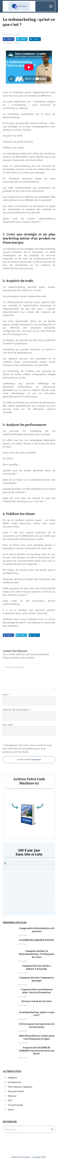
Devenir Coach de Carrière (37, 1001)
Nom (6, 694)
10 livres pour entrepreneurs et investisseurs (36, 1025)
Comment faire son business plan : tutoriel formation (37, 991)
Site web (8, 724)
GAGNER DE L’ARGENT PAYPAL (36, 940)
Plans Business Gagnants (20, 1086)
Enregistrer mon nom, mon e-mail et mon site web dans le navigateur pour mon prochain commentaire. (27, 748)
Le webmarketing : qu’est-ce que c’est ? (29, 21)
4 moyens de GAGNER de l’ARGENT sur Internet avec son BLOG (36, 1050)
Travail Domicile (15, 1105)
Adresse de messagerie (17, 709)
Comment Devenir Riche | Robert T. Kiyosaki (36, 967)
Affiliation (12, 1077)
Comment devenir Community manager (36, 979)
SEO (10, 1100)
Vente (11, 1109)
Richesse (12, 1095)
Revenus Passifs (16, 1091)
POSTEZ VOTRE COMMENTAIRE (29, 760)
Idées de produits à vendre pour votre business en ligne (37, 1037)
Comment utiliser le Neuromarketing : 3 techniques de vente (36, 954)
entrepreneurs (14, 1082)
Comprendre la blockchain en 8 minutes (36, 929)
